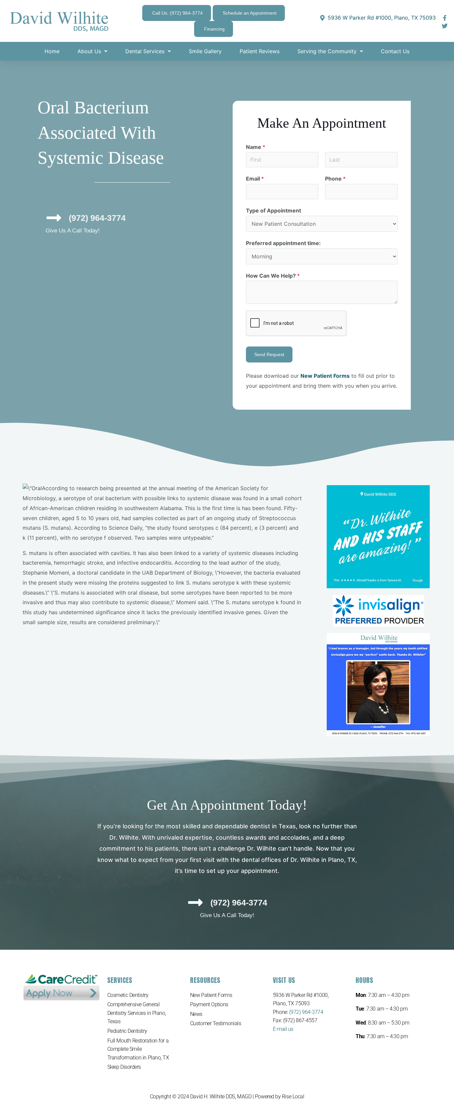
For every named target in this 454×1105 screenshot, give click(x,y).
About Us (89, 51)
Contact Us (395, 51)
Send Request (269, 354)
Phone (335, 178)
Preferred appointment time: (283, 243)
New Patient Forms (211, 995)
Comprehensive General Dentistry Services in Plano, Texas (136, 1013)
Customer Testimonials (215, 1023)
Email (255, 178)
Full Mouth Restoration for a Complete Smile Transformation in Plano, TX (138, 1049)
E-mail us (283, 1029)
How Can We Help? (273, 275)
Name (255, 147)
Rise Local (293, 1096)
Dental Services (145, 51)
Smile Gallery (205, 51)
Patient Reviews (260, 51)
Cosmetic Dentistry (128, 995)
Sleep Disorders (124, 1067)
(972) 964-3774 (306, 1012)
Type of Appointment (273, 210)
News (196, 1014)
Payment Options (209, 1004)
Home (52, 51)
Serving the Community (327, 51)
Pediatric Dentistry (127, 1031)
